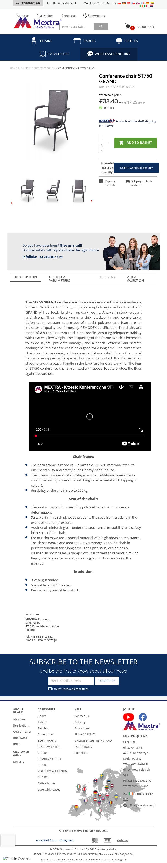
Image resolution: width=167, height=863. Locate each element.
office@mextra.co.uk (64, 3)
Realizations (45, 15)
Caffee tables (46, 783)
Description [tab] (25, 277)
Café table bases (49, 789)
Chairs (46, 41)
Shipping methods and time (141, 183)
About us (23, 15)
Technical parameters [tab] (59, 279)
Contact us (69, 15)
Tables (90, 41)
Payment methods (110, 183)
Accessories (46, 734)
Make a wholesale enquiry (136, 167)
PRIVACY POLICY (85, 734)
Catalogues (58, 54)
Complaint (81, 753)
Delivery (18, 762)
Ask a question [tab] (135, 279)
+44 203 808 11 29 (50, 257)
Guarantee (81, 728)
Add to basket (135, 142)
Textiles (131, 41)
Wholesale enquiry (112, 54)
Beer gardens (47, 740)
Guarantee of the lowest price (22, 738)
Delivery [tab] (107, 277)
